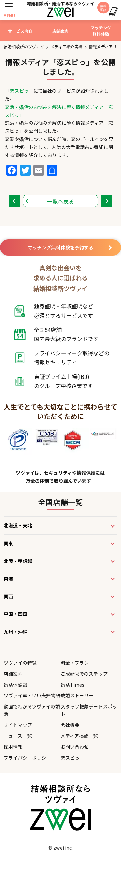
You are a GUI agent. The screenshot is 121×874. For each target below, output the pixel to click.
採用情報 (13, 746)
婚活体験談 (15, 684)
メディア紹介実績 (66, 46)
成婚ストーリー (77, 695)
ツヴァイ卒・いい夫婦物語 (32, 695)
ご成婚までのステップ (84, 673)
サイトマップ (18, 724)
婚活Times (72, 684)
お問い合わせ (75, 746)
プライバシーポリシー (27, 757)
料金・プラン (75, 662)
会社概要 (70, 724)
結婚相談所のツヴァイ (24, 46)
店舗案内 (60, 31)
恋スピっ (19, 90)
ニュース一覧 (18, 735)
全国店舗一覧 (60, 501)
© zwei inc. (60, 847)
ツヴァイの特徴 (20, 662)
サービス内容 (20, 31)
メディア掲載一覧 (79, 735)
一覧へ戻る (60, 201)
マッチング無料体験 (101, 31)
